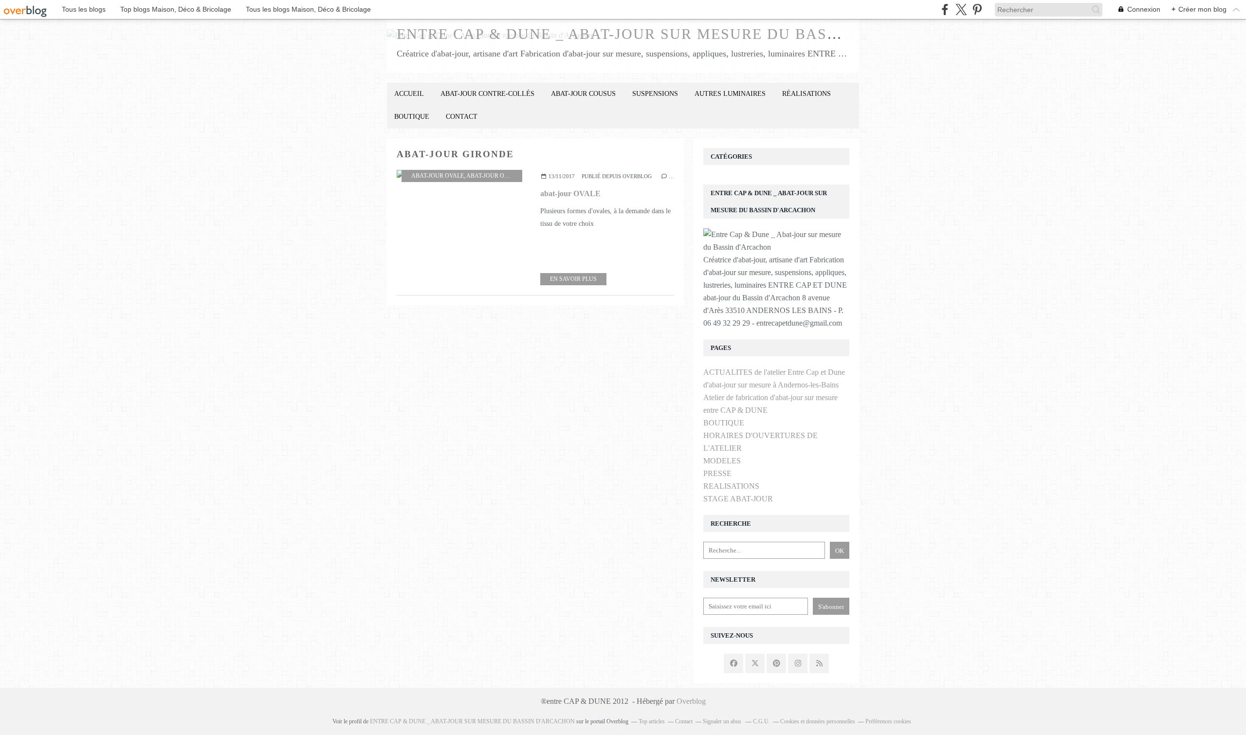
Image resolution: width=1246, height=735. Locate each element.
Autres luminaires (730, 93)
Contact (461, 116)
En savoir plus (573, 279)
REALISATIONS (731, 486)
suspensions (655, 93)
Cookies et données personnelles (817, 721)
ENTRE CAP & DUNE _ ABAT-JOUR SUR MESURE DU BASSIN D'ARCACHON (472, 721)
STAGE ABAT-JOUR (738, 499)
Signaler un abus (723, 721)
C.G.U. (761, 721)
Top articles (652, 721)
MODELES (722, 461)
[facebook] (945, 9)
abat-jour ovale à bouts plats (515, 175)
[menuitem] (409, 94)
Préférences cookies (888, 721)
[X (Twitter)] (961, 9)
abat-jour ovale (437, 175)
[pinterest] (977, 9)
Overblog (691, 701)
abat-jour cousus (583, 93)
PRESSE (717, 473)
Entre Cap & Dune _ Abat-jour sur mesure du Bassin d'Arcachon (680, 34)
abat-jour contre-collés (487, 93)
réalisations (806, 93)
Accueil (409, 93)
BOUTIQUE (411, 116)
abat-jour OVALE (570, 193)
